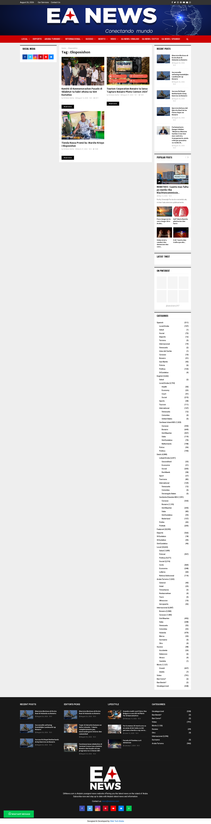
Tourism (162, 405)
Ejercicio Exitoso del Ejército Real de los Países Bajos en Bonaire (180, 111)
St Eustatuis (161, 536)
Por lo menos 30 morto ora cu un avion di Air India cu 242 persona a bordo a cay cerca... (134, 728)
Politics (162, 451)
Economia (163, 568)
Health (164, 387)
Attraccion (163, 601)
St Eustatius (164, 372)
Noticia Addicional (166, 576)
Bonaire (111, 59)
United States (167, 419)
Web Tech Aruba (117, 821)
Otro (161, 643)
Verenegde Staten (169, 494)
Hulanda (162, 633)
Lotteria (162, 572)
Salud (161, 330)
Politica (162, 558)
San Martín (163, 362)
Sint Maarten (167, 433)
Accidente (163, 650)
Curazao (162, 355)
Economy (165, 390)
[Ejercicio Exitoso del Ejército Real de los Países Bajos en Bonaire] (163, 111)
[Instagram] (97, 808)
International (164, 408)
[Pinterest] (105, 808)
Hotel (161, 586)
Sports (162, 401)
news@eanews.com (110, 801)
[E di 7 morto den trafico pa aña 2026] (181, 232)
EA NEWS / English (130, 39)
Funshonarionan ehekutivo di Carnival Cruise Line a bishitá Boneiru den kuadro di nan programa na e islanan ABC (90, 747)
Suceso (89, 39)
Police (161, 447)
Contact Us (55, 2)
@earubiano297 (172, 306)
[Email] (121, 808)
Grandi (162, 668)
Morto (102, 39)
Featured (72, 59)
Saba (164, 437)
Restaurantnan (165, 593)
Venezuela (163, 348)
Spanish (160, 323)
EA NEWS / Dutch (150, 39)
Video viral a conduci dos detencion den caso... (162, 243)
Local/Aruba (164, 326)
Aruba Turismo (52, 39)
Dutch (159, 454)
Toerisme (163, 479)
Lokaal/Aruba (164, 458)
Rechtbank (166, 472)
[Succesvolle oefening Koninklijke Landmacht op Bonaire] (163, 75)
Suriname (163, 640)
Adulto (161, 672)
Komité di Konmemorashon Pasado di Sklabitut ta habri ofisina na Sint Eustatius (82, 92)
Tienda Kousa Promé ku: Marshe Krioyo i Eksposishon (83, 144)
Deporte (37, 39)
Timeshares (164, 590)
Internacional (73, 39)
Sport (161, 476)
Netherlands (167, 444)
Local (24, 39)
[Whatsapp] (129, 808)
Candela (162, 661)
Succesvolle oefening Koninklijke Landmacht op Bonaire (180, 75)
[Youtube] (113, 808)
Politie (161, 522)
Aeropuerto (163, 604)
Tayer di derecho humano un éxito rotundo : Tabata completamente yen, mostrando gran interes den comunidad (90, 729)
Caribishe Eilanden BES (168, 497)
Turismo (162, 340)
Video (113, 39)
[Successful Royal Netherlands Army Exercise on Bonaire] (163, 94)
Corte (161, 565)
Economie (166, 465)
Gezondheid (167, 462)
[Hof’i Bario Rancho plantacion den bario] (181, 211)
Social (161, 333)
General (162, 583)
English (160, 376)
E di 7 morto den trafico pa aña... (179, 241)
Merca (161, 636)
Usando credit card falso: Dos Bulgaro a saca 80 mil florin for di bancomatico (135, 713)
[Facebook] (82, 808)
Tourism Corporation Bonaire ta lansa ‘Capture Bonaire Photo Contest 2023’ (127, 90)
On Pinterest (163, 270)
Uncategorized (163, 686)
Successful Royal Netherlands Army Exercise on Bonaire (179, 93)
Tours (161, 597)
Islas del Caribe (165, 351)
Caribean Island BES (167, 422)
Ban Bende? (161, 682)
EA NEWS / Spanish (171, 39)
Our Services (43, 2)
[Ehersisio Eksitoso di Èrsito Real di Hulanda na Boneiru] (163, 58)
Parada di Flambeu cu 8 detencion (132, 741)
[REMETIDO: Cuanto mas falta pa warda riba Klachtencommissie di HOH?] (173, 173)
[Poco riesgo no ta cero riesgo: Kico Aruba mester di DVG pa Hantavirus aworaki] (164, 211)
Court (164, 394)
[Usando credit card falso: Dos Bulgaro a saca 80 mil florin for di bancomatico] (114, 714)
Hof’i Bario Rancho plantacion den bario (180, 221)
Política (162, 369)
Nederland (166, 519)
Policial (162, 554)
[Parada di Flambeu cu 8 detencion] (114, 743)
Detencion (163, 654)
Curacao (65, 59)
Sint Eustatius (167, 440)
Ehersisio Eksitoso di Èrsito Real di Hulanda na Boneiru (180, 57)
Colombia (165, 415)
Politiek (162, 526)
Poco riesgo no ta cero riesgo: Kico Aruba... (164, 221)
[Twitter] (90, 808)
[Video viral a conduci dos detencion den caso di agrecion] (164, 232)
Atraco (162, 658)
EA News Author (68, 98)
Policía (162, 365)
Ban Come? (161, 679)
